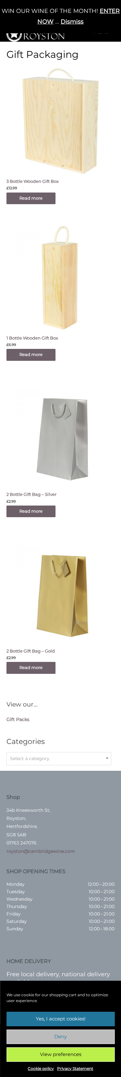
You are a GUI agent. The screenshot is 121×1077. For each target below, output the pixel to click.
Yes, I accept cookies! (61, 1019)
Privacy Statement (75, 1068)
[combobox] (58, 758)
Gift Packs (17, 719)
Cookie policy (41, 1068)
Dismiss (72, 21)
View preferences (60, 1054)
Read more (31, 198)
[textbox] (59, 758)
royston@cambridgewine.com (40, 851)
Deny (60, 1036)
